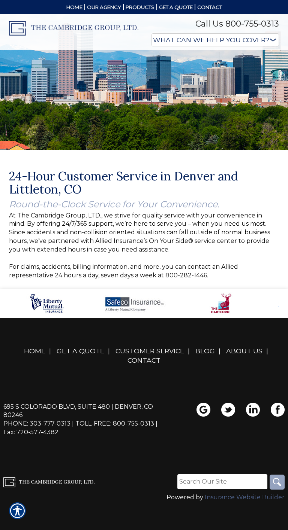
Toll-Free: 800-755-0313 (114, 423)
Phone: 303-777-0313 (36, 423)
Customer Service (150, 351)
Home (34, 351)
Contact (144, 360)
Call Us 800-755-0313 (237, 24)
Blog (205, 351)
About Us (244, 351)
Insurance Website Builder (245, 497)
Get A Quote (80, 351)
